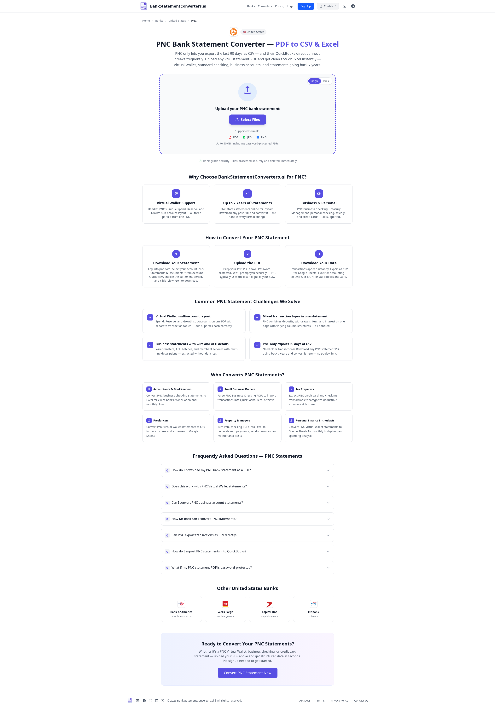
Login (290, 6)
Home (146, 20)
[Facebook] (144, 700)
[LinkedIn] (156, 700)
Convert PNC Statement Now (247, 672)
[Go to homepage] (130, 700)
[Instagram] (150, 700)
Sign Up (306, 6)
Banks (251, 6)
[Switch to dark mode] (344, 6)
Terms (321, 700)
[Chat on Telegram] (353, 6)
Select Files (250, 119)
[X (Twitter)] (162, 700)
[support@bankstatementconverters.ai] (137, 700)
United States (177, 20)
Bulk (326, 81)
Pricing (279, 6)
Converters (265, 6)
